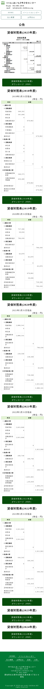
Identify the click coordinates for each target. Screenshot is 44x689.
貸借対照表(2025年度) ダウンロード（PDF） (22, 82)
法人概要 (11, 17)
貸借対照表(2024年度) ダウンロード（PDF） (22, 635)
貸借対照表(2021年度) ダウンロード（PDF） (22, 500)
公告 (36, 660)
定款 (29, 660)
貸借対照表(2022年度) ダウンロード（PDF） (22, 602)
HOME (11, 12)
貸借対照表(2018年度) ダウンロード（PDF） (22, 200)
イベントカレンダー (31, 12)
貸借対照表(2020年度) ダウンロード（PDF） (22, 398)
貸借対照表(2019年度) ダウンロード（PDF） (22, 296)
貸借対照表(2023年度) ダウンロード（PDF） (22, 618)
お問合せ (31, 17)
